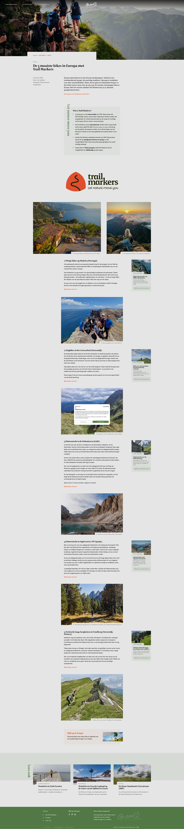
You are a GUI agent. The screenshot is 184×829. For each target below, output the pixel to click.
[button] (78, 406)
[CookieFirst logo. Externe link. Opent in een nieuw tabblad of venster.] (75, 408)
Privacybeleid (106, 406)
